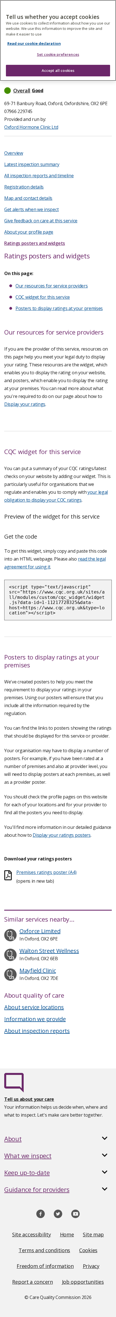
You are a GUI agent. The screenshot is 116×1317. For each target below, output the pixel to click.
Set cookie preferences (58, 54)
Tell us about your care (29, 1099)
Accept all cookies (58, 70)
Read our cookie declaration (34, 43)
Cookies (88, 1250)
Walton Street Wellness (49, 951)
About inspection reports (37, 1031)
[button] (58, 90)
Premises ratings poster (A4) (46, 872)
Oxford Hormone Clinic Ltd (31, 127)
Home (67, 1234)
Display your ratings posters (62, 835)
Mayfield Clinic (37, 970)
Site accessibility (31, 1234)
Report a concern (32, 1281)
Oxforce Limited (40, 931)
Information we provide (35, 1019)
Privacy (91, 1266)
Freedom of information (45, 1266)
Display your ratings (24, 404)
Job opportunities (83, 1281)
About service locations (34, 1007)
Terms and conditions (44, 1250)
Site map (93, 1234)
